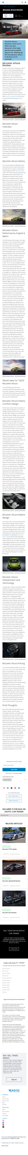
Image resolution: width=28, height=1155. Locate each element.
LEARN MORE (14, 949)
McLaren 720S (6, 982)
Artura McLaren (20, 171)
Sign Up (14, 1079)
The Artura (9, 263)
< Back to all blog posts (9, 7)
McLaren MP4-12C (7, 978)
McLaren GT (5, 975)
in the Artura (18, 445)
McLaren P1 (5, 970)
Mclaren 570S (5, 987)
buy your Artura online (13, 96)
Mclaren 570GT (6, 989)
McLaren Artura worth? (9, 669)
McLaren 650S (6, 985)
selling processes (14, 743)
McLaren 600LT (6, 980)
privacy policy (18, 773)
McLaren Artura (6, 968)
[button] (25, 2)
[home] (6, 2)
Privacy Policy (5, 1145)
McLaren (4, 992)
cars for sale (10, 963)
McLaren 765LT (6, 973)
